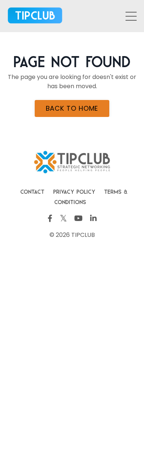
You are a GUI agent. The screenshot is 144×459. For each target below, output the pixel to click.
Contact (32, 191)
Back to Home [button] (72, 108)
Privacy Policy (74, 191)
